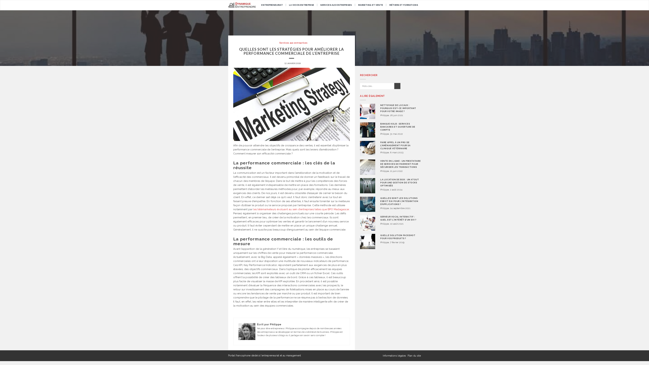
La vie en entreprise (301, 5)
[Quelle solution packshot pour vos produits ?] (367, 241)
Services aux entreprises (336, 5)
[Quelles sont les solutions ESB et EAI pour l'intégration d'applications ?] (367, 204)
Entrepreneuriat (272, 5)
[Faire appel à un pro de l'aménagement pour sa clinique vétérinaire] (367, 148)
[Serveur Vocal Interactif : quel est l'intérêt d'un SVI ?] (367, 222)
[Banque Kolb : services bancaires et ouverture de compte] (367, 130)
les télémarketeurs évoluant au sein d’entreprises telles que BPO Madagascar (301, 209)
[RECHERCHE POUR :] (377, 86)
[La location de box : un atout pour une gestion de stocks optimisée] (367, 185)
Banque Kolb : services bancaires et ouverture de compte (397, 127)
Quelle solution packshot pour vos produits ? (397, 237)
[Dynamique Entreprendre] (242, 5)
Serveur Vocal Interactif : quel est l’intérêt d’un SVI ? (398, 218)
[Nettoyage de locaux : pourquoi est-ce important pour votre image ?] (367, 111)
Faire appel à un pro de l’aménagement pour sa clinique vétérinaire (395, 145)
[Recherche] (397, 86)
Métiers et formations (403, 5)
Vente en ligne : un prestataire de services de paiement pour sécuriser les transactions (400, 164)
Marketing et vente (370, 5)
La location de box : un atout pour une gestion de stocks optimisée (399, 182)
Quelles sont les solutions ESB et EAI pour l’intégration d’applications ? (399, 201)
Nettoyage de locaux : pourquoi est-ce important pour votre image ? (398, 108)
